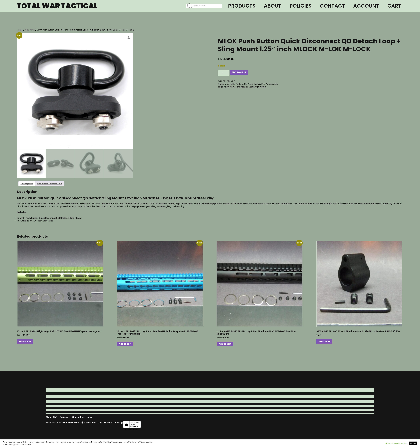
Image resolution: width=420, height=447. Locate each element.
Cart (394, 5)
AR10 (226, 86)
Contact (332, 5)
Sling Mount (241, 86)
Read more (25, 341)
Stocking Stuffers (257, 86)
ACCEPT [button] (413, 443)
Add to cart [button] (125, 343)
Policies (300, 5)
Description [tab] (27, 183)
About (272, 5)
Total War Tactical (57, 5)
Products (241, 5)
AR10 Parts (235, 84)
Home (20, 30)
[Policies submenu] (69, 417)
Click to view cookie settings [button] (396, 443)
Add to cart (239, 72)
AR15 (232, 86)
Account (366, 5)
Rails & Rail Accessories (266, 84)
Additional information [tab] (49, 183)
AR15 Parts (30, 30)
